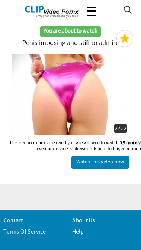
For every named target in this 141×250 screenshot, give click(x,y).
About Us (83, 221)
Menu (91, 11)
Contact (13, 221)
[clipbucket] (41, 11)
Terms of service (24, 232)
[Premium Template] (124, 38)
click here (96, 149)
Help (78, 232)
